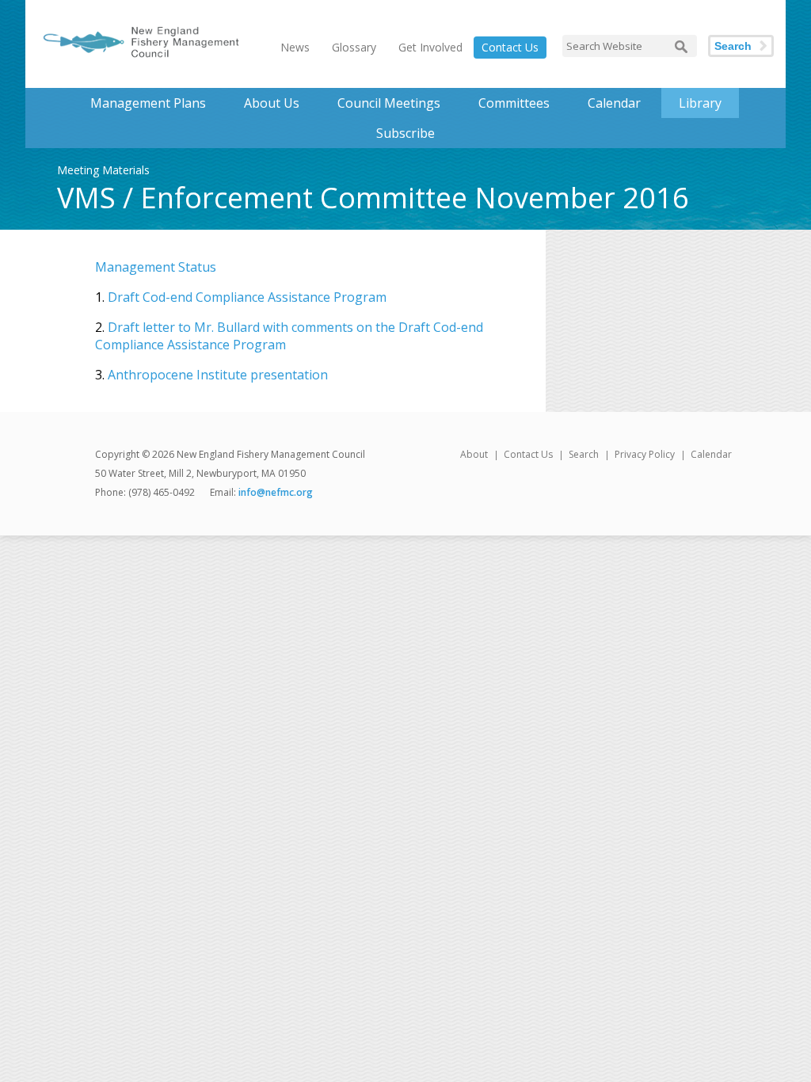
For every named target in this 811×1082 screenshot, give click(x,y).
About (474, 454)
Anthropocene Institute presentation (218, 374)
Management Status (155, 267)
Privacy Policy (645, 454)
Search (733, 46)
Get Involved (430, 47)
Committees (514, 103)
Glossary (354, 47)
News (295, 47)
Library (700, 103)
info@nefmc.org (275, 492)
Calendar (614, 103)
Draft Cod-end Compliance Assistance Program (247, 297)
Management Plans (148, 103)
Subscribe (405, 133)
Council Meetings (388, 103)
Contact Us (510, 47)
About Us (271, 103)
